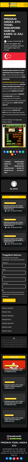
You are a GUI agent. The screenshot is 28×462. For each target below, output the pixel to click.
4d (10, 43)
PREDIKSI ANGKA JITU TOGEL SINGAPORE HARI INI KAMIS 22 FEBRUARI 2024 (13, 207)
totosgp (7, 50)
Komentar (5, 262)
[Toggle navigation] (2, 4)
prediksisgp (14, 46)
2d (5, 43)
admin (10, 41)
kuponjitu (7, 46)
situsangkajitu (8, 48)
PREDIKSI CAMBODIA (7, 308)
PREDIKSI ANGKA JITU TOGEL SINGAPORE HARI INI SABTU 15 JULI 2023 (19, 166)
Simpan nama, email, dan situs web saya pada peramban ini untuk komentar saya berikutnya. (13, 294)
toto (18, 48)
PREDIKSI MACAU (6, 319)
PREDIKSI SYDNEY (7, 327)
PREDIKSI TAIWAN (7, 331)
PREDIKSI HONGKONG (7, 315)
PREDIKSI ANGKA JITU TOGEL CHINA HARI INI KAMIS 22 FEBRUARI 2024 (13, 419)
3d (7, 43)
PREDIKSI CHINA (6, 312)
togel (14, 48)
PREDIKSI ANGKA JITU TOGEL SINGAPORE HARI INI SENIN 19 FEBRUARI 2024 (13, 240)
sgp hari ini (21, 46)
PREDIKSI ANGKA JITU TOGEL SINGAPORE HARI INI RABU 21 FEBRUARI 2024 (13, 224)
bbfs (19, 43)
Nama (4, 269)
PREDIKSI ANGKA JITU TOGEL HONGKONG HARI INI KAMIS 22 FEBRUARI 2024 (13, 370)
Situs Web (5, 283)
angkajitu (14, 43)
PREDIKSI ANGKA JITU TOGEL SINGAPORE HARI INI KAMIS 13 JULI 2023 (13, 27)
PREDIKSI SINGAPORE (10, 15)
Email (4, 276)
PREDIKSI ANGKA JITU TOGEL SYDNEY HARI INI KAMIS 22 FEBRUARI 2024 (13, 386)
